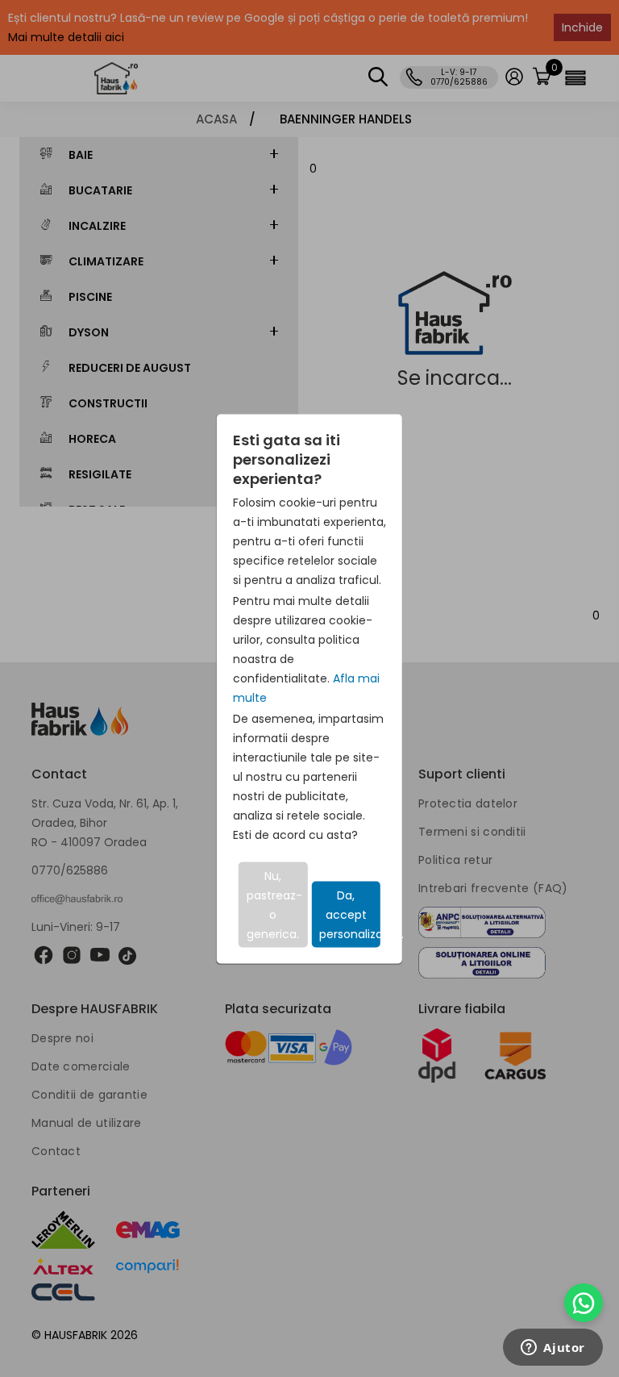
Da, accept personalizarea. (349, 914)
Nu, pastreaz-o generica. (274, 904)
